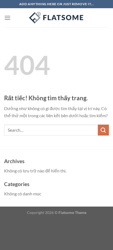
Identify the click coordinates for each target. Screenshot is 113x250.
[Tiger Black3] (56, 17)
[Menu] (7, 17)
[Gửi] (103, 130)
